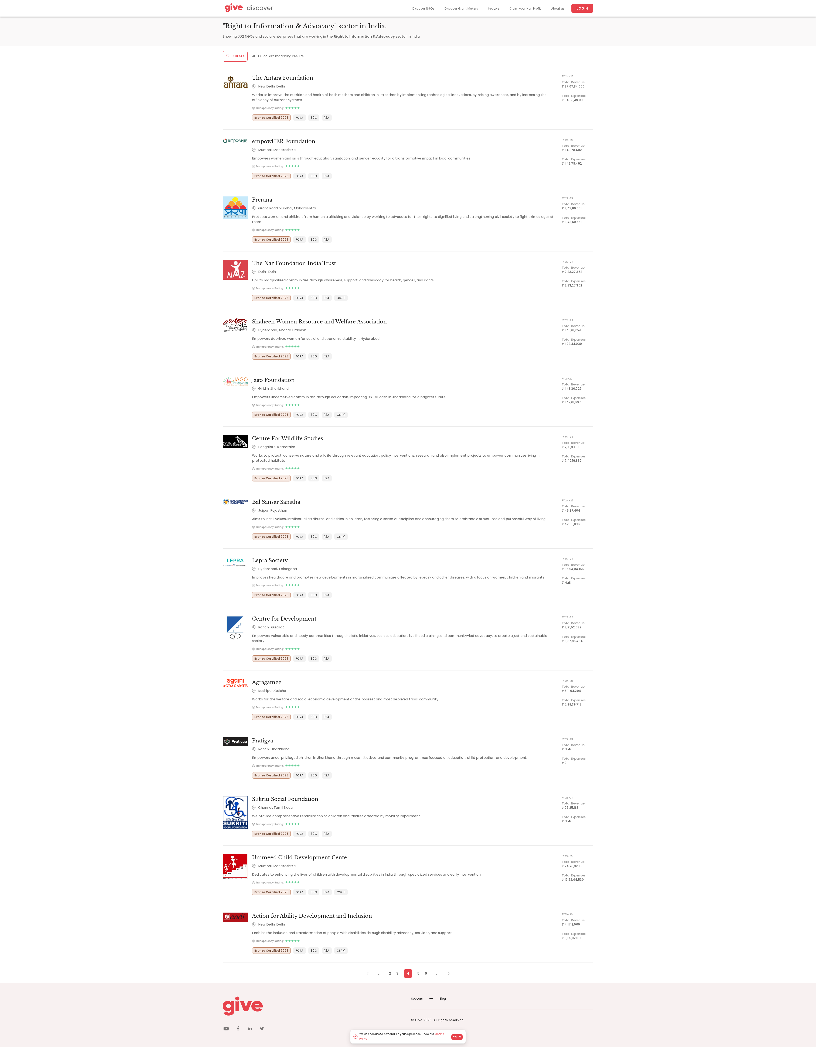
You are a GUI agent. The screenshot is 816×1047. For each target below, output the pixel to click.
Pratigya (262, 741)
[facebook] (238, 1029)
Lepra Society (270, 560)
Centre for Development (284, 619)
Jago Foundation (273, 380)
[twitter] (261, 1029)
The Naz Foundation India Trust (294, 263)
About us (557, 8)
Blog (443, 998)
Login (582, 8)
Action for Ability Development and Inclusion (312, 916)
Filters (238, 56)
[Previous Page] (370, 973)
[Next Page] (446, 973)
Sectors (493, 8)
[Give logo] (314, 1006)
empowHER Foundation (283, 141)
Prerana (262, 200)
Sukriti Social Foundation (285, 799)
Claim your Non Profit (525, 8)
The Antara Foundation (282, 78)
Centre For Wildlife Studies (287, 438)
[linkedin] (249, 1029)
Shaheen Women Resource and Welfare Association (319, 322)
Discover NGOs (423, 8)
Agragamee (266, 682)
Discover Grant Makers (461, 8)
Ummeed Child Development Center (300, 857)
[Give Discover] (248, 8)
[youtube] (226, 1029)
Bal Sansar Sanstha (276, 502)
